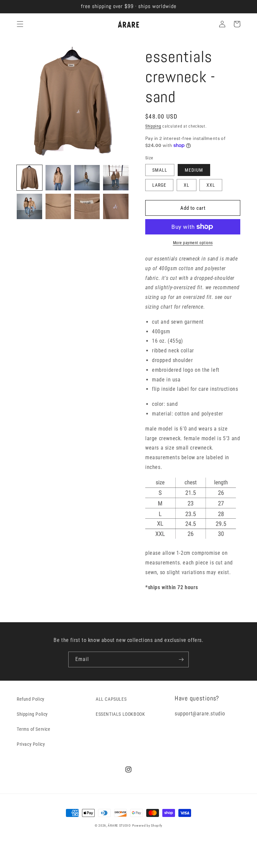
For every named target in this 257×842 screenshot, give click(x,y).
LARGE (159, 185)
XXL (210, 185)
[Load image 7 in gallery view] (87, 206)
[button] (20, 24)
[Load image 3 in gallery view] (87, 177)
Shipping (153, 126)
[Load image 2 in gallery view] (58, 177)
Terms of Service (34, 729)
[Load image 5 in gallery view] (29, 206)
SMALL (159, 170)
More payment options (193, 242)
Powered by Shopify (147, 825)
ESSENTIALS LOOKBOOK (120, 714)
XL (186, 185)
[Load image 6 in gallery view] (58, 206)
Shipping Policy (32, 714)
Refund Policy (31, 699)
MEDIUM (194, 170)
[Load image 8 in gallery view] (115, 206)
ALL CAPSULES (111, 699)
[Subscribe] (181, 659)
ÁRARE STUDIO (119, 825)
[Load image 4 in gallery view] (115, 177)
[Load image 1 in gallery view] (29, 177)
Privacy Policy (31, 744)
